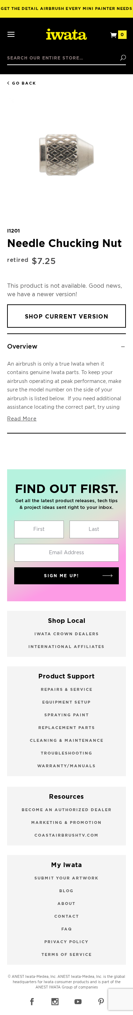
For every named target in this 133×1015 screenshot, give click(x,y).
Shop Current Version (67, 317)
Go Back (24, 83)
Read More (22, 419)
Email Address (66, 552)
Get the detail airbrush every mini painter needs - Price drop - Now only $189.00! (67, 12)
